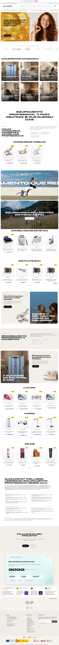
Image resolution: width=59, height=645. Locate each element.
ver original (54, 593)
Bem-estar (27, 97)
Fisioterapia (47, 97)
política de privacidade (44, 623)
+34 (10, 620)
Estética (26, 76)
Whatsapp (8, 622)
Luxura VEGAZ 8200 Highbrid (22, 405)
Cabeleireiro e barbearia (10, 96)
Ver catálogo (29, 218)
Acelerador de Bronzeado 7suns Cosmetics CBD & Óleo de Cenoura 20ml (50, 463)
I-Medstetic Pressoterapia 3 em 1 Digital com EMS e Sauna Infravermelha (37, 250)
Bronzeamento (10, 76)
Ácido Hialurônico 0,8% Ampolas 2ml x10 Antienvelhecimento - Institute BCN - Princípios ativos (22, 280)
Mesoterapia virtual (48, 76)
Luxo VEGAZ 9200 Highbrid (36, 405)
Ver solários (36, 366)
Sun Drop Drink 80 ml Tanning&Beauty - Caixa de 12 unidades (8, 463)
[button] (53, 6)
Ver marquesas (7, 306)
